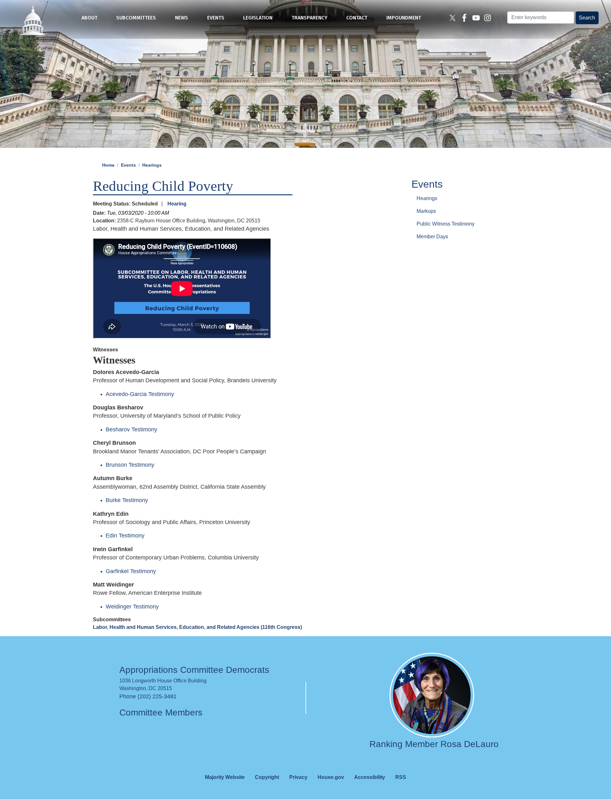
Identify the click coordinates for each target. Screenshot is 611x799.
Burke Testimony (127, 500)
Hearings (152, 165)
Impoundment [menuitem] (403, 18)
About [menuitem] (89, 18)
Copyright (267, 777)
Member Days (432, 236)
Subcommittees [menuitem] (136, 18)
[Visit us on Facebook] (465, 18)
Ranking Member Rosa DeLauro (434, 744)
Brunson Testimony (130, 465)
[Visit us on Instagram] (488, 18)
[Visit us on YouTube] (477, 18)
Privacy (298, 777)
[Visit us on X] (453, 18)
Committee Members (160, 712)
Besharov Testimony (131, 429)
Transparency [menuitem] (309, 18)
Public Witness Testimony (445, 223)
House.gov (331, 777)
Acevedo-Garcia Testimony (140, 394)
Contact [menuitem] (356, 18)
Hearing (176, 203)
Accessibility (369, 777)
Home (108, 165)
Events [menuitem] (215, 18)
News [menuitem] (181, 18)
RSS (400, 777)
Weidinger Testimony (132, 606)
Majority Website (225, 777)
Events (128, 165)
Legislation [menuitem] (257, 18)
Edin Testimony (125, 535)
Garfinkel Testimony (131, 571)
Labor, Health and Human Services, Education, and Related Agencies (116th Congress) (197, 627)
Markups (426, 210)
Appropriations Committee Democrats (194, 670)
